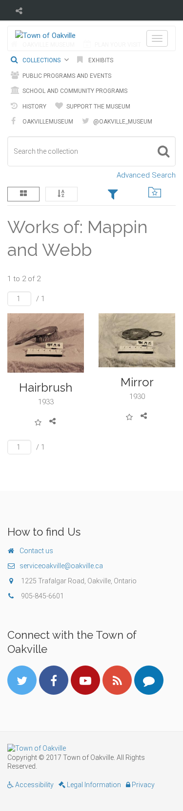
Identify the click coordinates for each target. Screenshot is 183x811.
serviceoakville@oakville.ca (61, 566)
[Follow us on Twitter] (22, 680)
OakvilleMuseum (47, 121)
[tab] (113, 195)
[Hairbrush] (45, 343)
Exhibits (100, 60)
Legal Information (93, 785)
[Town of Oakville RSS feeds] (117, 680)
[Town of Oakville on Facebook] (53, 680)
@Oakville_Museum (122, 121)
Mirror (137, 382)
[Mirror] (137, 340)
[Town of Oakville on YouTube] (85, 680)
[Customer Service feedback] (148, 680)
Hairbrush (45, 387)
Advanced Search (146, 175)
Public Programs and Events (66, 75)
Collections (41, 60)
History (33, 106)
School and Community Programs (74, 91)
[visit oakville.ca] (91, 748)
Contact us (36, 551)
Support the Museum (97, 106)
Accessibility (34, 785)
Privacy (142, 785)
